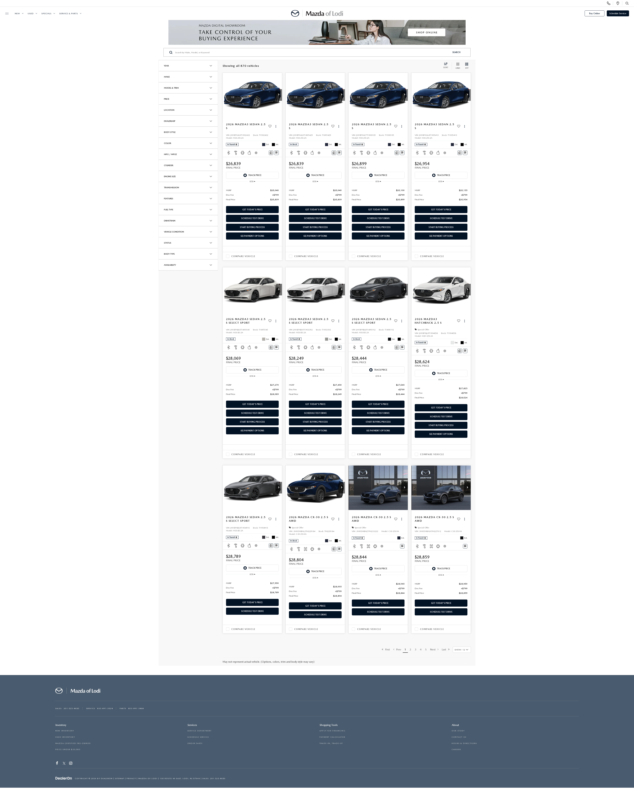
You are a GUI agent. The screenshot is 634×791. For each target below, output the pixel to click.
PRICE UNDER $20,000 (67, 749)
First (386, 649)
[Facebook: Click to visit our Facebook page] (57, 764)
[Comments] (271, 153)
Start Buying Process (252, 227)
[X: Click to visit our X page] (64, 764)
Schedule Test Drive (252, 218)
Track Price (254, 175)
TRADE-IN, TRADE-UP (331, 743)
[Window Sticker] (276, 153)
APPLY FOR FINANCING (332, 731)
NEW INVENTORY (64, 731)
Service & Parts (68, 13)
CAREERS (456, 749)
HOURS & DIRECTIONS (464, 743)
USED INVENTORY (65, 737)
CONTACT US (459, 737)
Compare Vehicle (243, 256)
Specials (46, 13)
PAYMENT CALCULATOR (332, 737)
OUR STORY (458, 731)
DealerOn (107, 778)
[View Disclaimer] (256, 152)
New (17, 13)
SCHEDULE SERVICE (198, 737)
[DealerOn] (63, 778)
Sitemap (119, 778)
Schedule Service (617, 13)
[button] (278, 95)
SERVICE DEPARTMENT (199, 731)
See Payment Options (252, 236)
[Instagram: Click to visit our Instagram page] (71, 764)
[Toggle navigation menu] (5, 13)
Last (445, 649)
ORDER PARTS (194, 743)
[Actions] (276, 126)
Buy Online (594, 13)
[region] (252, 194)
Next (434, 649)
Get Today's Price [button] (252, 209)
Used (31, 13)
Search (456, 52)
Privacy (131, 778)
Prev (397, 649)
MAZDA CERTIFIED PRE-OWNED (73, 743)
